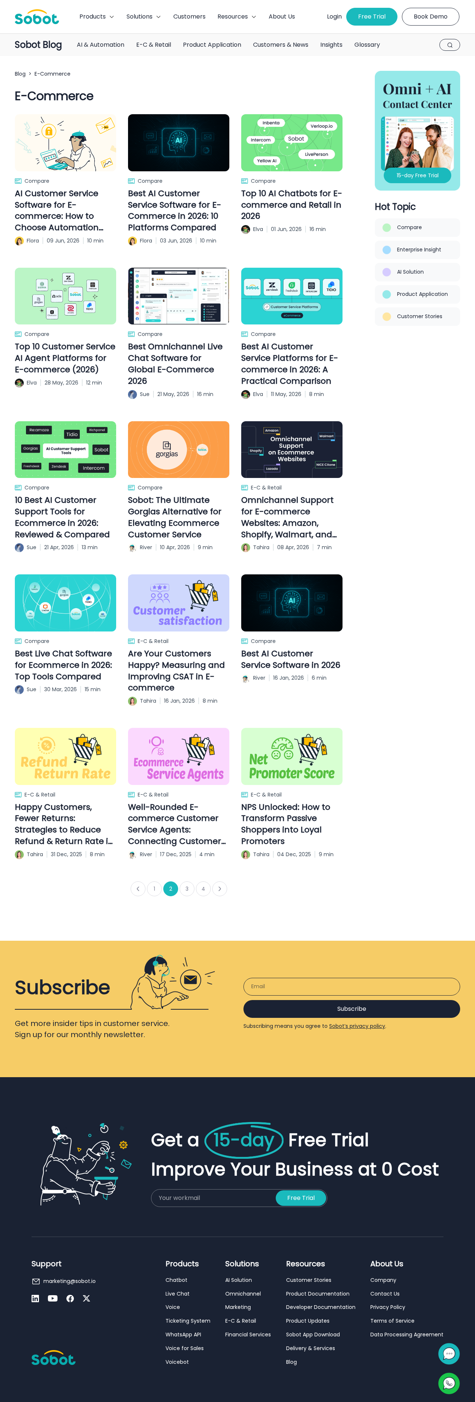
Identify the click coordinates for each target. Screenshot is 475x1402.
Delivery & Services (310, 1348)
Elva (258, 229)
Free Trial (372, 16)
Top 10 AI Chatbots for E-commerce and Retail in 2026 (291, 205)
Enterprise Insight (419, 249)
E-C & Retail (153, 44)
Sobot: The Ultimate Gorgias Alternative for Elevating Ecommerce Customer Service (175, 517)
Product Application (212, 44)
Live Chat (178, 1294)
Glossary (367, 44)
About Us (282, 16)
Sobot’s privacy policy (357, 1026)
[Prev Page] (138, 888)
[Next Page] (219, 888)
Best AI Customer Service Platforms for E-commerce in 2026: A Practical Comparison (289, 363)
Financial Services (248, 1335)
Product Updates (308, 1321)
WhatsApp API (183, 1335)
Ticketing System (188, 1321)
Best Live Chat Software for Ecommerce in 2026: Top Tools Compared (63, 665)
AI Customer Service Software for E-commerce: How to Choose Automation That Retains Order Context (57, 211)
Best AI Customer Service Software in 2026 (290, 659)
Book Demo (431, 16)
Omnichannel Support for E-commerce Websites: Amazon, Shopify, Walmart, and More (287, 517)
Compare (36, 181)
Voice (173, 1307)
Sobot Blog (38, 45)
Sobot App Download (313, 1335)
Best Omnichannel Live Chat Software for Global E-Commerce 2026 (175, 363)
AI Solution (410, 272)
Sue (145, 394)
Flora (33, 240)
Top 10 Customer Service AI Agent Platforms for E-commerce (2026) (65, 358)
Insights (331, 44)
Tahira (261, 547)
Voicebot (177, 1362)
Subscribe (351, 1009)
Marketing (238, 1307)
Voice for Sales (185, 1348)
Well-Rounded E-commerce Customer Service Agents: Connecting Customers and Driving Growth (176, 824)
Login (334, 16)
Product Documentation (318, 1294)
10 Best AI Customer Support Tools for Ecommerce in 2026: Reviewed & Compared (62, 517)
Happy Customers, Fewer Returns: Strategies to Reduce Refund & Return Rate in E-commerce (64, 824)
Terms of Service (392, 1321)
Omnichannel (243, 1294)
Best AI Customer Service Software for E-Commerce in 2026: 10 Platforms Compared (174, 210)
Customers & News (280, 44)
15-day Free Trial (418, 175)
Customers (189, 16)
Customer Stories (419, 316)
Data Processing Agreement (406, 1335)
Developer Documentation (321, 1307)
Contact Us (385, 1294)
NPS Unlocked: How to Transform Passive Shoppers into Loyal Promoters (285, 824)
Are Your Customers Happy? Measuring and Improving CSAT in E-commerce (176, 670)
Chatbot (176, 1280)
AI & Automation (100, 44)
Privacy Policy (387, 1307)
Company (383, 1280)
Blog (20, 73)
